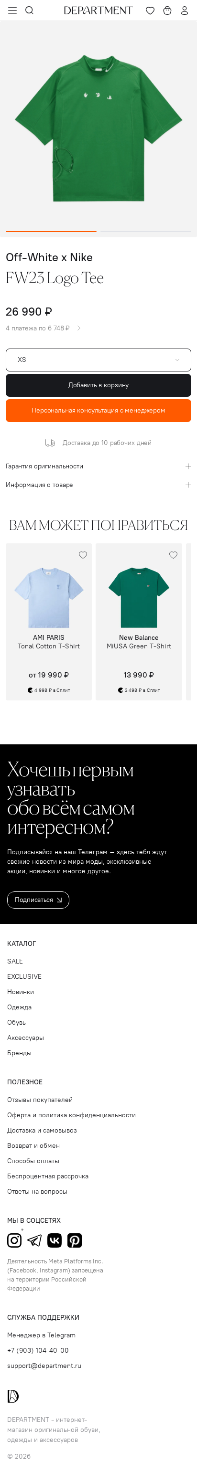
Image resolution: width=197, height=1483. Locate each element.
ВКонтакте (54, 1240)
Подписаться (34, 900)
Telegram (34, 1240)
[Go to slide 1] (51, 231)
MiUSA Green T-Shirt (139, 646)
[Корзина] (167, 10)
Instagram (14, 1240)
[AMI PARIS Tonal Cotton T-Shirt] (49, 586)
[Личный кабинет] (184, 10)
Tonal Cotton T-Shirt (49, 646)
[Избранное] (150, 10)
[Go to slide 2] (145, 231)
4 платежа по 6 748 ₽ (38, 328)
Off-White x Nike (49, 257)
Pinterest (74, 1240)
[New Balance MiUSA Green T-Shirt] (139, 586)
